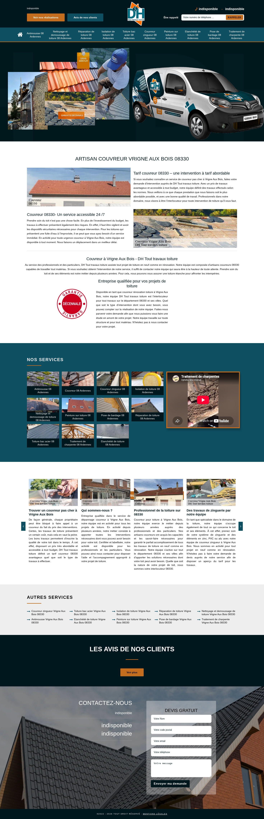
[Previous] (23, 526)
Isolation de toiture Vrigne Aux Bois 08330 (133, 613)
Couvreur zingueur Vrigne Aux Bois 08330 (48, 613)
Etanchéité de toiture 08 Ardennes (193, 34)
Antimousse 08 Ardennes (35, 35)
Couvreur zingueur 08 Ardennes (150, 34)
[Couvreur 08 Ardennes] (20, 35)
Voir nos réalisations (45, 17)
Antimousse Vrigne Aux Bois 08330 (47, 621)
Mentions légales (155, 814)
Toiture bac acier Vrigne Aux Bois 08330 (90, 613)
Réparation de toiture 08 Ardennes (86, 34)
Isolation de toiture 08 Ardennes (108, 34)
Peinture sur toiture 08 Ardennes (171, 34)
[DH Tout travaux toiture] (136, 14)
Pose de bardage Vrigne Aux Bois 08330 (175, 621)
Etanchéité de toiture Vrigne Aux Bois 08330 (89, 621)
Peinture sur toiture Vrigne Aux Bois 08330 (134, 621)
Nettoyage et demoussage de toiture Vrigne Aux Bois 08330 (218, 613)
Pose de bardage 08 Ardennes (214, 34)
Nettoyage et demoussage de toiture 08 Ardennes (60, 34)
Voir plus (132, 672)
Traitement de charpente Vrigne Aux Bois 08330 (216, 621)
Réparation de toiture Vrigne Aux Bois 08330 (175, 613)
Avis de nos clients (85, 17)
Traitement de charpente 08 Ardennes (237, 34)
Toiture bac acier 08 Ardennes (129, 34)
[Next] (240, 526)
